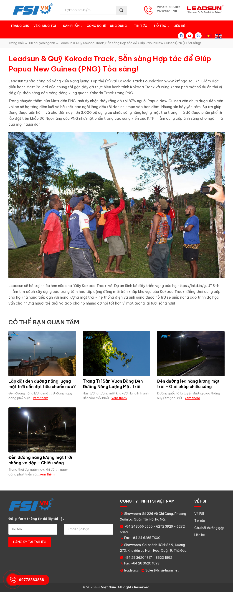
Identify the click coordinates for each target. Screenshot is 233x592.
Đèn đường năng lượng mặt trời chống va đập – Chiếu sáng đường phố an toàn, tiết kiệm (40, 463)
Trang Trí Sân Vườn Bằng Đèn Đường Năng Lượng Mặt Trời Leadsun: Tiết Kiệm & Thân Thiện (116, 386)
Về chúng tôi (45, 26)
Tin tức (141, 26)
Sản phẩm (71, 26)
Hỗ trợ (160, 26)
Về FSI (199, 514)
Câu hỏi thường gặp (209, 528)
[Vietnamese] (208, 35)
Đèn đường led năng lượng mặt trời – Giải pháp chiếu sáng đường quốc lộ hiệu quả (188, 386)
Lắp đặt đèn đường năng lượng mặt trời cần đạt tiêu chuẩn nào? (42, 384)
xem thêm (40, 398)
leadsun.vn (132, 570)
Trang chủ (19, 26)
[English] (218, 35)
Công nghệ (96, 26)
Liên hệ (179, 26)
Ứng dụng (119, 26)
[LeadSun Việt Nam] (32, 9)
